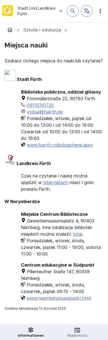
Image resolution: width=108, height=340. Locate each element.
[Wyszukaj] (73, 11)
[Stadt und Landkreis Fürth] (10, 29)
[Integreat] (7, 11)
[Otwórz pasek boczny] (100, 11)
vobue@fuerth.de (45, 112)
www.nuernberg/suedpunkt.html (59, 298)
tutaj (77, 234)
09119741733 (40, 105)
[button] (86, 11)
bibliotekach (55, 182)
